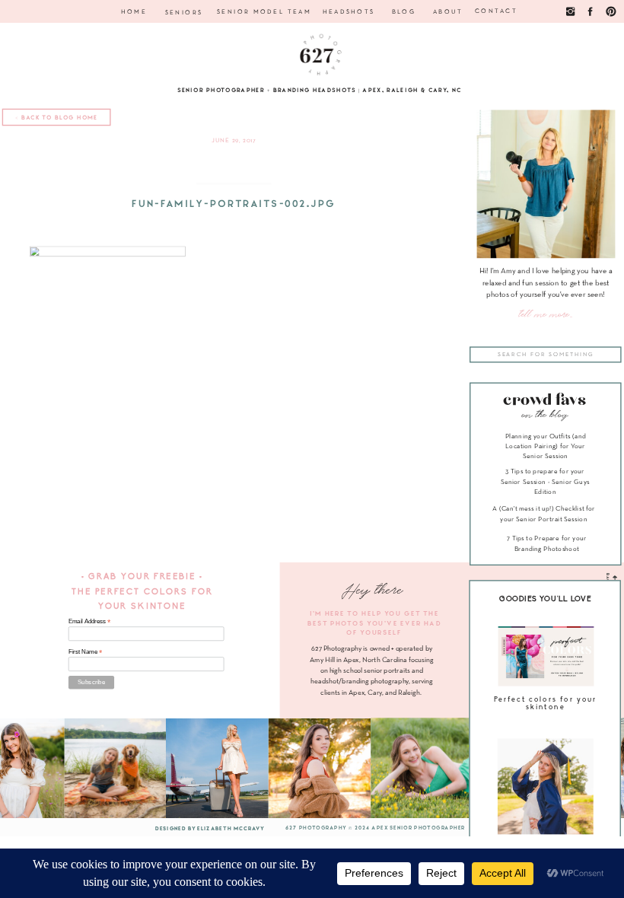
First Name (85, 651)
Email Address (89, 622)
